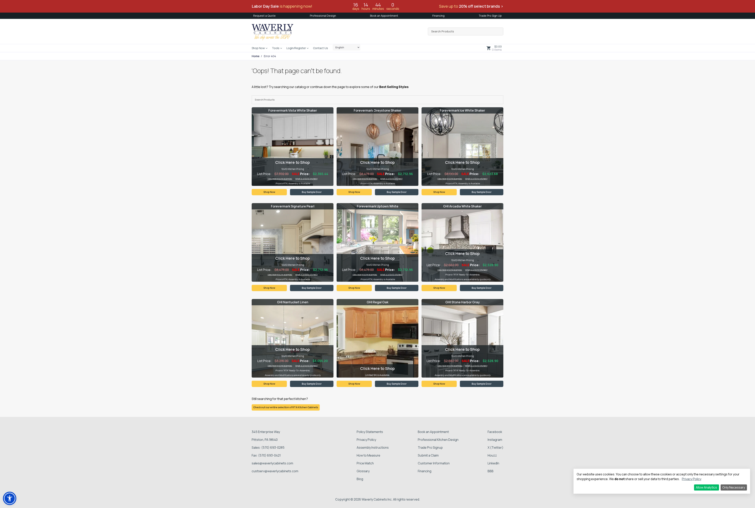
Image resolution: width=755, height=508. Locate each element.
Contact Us (320, 48)
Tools (275, 48)
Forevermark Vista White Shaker (292, 110)
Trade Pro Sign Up (490, 15)
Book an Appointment (384, 15)
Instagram (495, 439)
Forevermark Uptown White (377, 206)
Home (256, 56)
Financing (438, 15)
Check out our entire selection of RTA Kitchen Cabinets (285, 407)
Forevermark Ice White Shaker (462, 110)
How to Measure (368, 455)
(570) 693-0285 (273, 447)
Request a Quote (264, 15)
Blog (360, 479)
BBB (491, 471)
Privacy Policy (366, 439)
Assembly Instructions (373, 447)
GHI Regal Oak (377, 302)
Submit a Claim (428, 455)
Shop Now (258, 48)
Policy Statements (370, 432)
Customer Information (434, 463)
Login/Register (296, 48)
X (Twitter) (495, 447)
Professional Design (323, 15)
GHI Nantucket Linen (292, 302)
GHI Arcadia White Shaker (462, 206)
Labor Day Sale (265, 6)
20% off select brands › (481, 6)
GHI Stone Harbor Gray (462, 302)
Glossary (363, 471)
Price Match (365, 463)
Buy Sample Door (312, 192)
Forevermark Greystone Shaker (377, 110)
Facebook (495, 432)
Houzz (492, 455)
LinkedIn (493, 463)
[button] (9, 498)
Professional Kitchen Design (438, 439)
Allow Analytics (706, 487)
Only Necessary (733, 487)
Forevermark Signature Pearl (292, 206)
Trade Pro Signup (430, 447)
